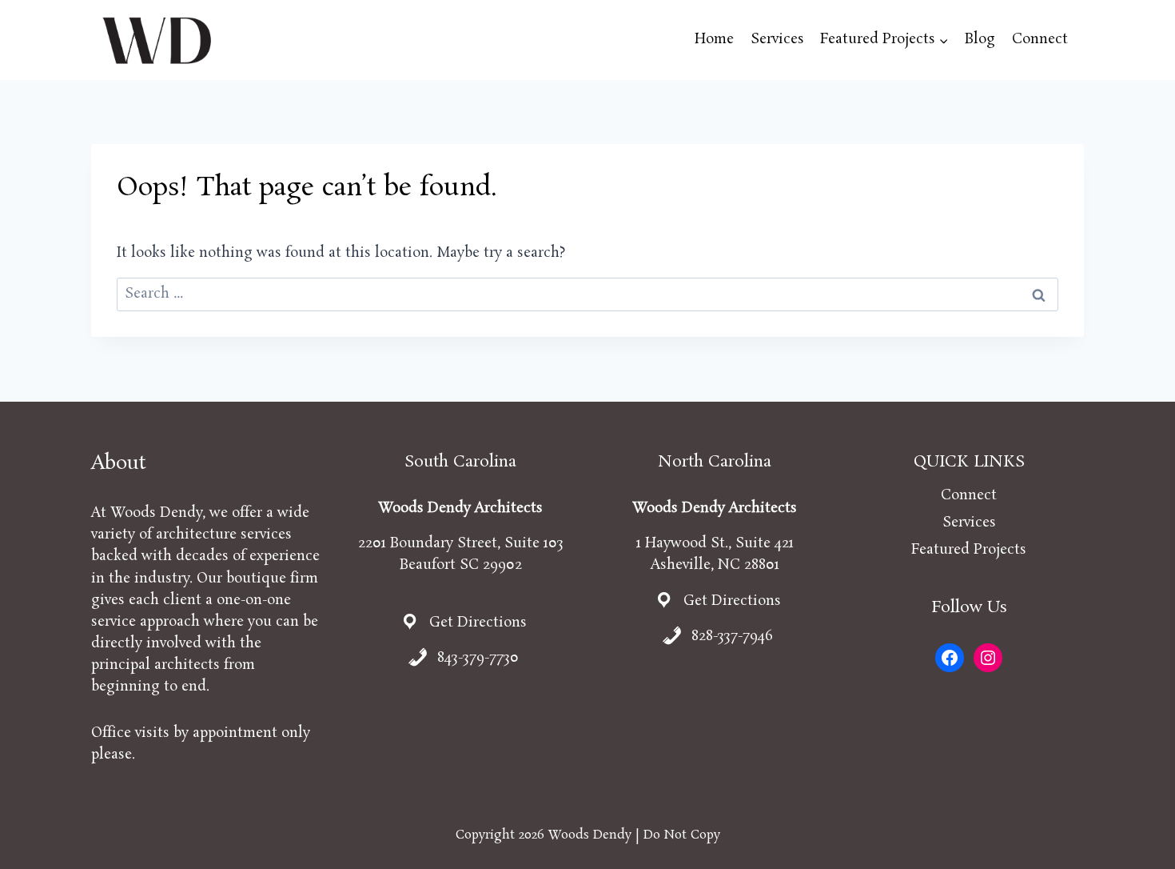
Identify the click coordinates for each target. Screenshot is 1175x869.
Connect (1040, 39)
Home (714, 39)
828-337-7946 (732, 636)
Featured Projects (968, 549)
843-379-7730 (478, 657)
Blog (980, 39)
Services (777, 39)
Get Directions (478, 622)
